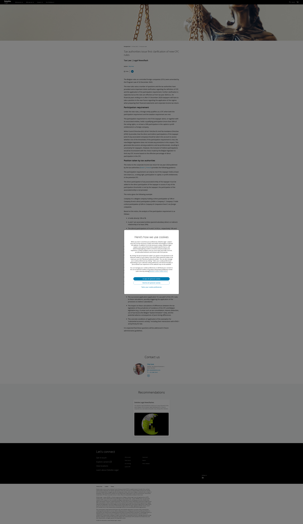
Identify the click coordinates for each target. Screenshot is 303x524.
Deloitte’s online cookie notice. (158, 271)
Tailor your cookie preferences (151, 287)
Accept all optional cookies (151, 279)
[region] (151, 262)
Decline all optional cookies (151, 283)
